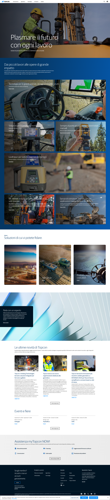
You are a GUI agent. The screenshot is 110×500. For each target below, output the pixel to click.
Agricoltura (23, 1)
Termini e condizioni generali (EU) (31, 493)
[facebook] (81, 494)
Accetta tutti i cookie (93, 497)
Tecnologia (30, 1)
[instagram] (94, 494)
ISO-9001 (47, 493)
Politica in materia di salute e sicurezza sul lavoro (63, 493)
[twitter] (88, 494)
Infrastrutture (15, 1)
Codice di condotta (52, 493)
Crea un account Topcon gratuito (20, 487)
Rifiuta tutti (84, 497)
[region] (55, 497)
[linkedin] (84, 494)
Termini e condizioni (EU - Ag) (41, 493)
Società (42, 1)
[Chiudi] (108, 497)
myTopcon (36, 1)
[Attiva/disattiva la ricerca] (104, 1)
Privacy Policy (14, 498)
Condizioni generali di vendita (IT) (20, 493)
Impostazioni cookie (74, 497)
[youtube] (91, 494)
